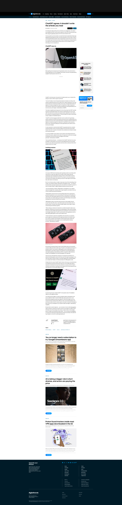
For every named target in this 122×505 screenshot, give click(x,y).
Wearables (83, 467)
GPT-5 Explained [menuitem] (88, 16)
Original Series (83, 475)
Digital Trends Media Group (34, 501)
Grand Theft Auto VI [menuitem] (36, 16)
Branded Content (83, 481)
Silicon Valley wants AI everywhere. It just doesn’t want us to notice (87, 79)
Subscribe (89, 105)
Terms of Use (63, 497)
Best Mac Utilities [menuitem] (51, 16)
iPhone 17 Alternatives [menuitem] (73, 16)
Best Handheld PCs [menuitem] (57, 16)
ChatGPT (47, 73)
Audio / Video (67, 470)
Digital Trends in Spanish (84, 484)
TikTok (70, 462)
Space (82, 469)
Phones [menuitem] (51, 14)
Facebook (62, 462)
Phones (66, 466)
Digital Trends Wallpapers (85, 482)
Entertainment (67, 474)
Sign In (89, 13)
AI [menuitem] (43, 14)
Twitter (66, 462)
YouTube (68, 462)
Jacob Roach (48, 28)
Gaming (66, 469)
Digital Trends (34, 15)
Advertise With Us (67, 482)
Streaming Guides (84, 470)
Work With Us (64, 494)
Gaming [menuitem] (55, 14)
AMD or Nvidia (58, 186)
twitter (53, 323)
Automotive (66, 475)
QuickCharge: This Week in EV (65, 329)
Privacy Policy (82, 107)
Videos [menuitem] (80, 14)
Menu (29, 14)
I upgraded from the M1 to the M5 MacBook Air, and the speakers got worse (87, 85)
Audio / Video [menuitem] (66, 14)
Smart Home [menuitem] (75, 14)
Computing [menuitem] (47, 14)
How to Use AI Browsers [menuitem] (65, 16)
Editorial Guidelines (67, 484)
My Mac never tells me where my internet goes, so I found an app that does (88, 90)
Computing (66, 467)
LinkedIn (74, 462)
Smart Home (67, 472)
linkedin (51, 323)
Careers (63, 492)
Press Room (80, 494)
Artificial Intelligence (48, 329)
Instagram (64, 462)
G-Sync (57, 258)
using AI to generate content (53, 33)
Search (93, 14)
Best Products (83, 472)
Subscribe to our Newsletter (85, 479)
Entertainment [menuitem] (60, 14)
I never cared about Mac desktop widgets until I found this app (88, 67)
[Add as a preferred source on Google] (70, 28)
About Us (66, 479)
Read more (49, 370)
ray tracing (71, 257)
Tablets (82, 466)
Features (58, 329)
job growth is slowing (58, 175)
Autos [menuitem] (71, 14)
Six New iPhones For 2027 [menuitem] (44, 16)
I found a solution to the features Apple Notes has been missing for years (87, 74)
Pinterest (72, 462)
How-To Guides (83, 474)
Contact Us (66, 481)
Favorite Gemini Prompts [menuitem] (81, 16)
